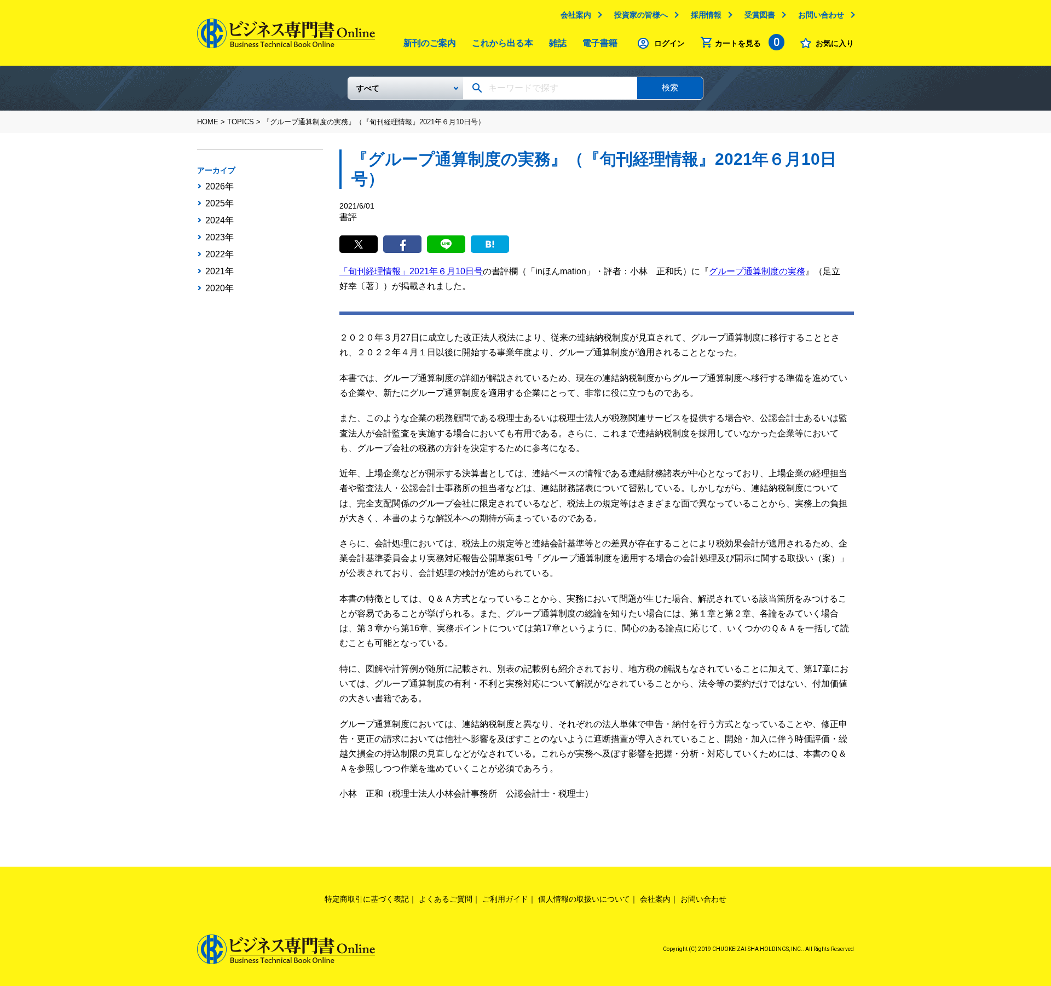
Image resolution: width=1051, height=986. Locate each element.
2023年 (219, 237)
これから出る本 (502, 43)
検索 (670, 87)
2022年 (219, 254)
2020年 (219, 288)
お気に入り (835, 43)
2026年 (219, 186)
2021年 (219, 271)
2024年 (219, 220)
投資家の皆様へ (641, 14)
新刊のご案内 (429, 43)
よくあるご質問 (445, 899)
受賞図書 (759, 14)
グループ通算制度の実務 (757, 271)
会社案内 (576, 14)
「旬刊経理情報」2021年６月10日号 (411, 271)
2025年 (219, 203)
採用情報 (706, 14)
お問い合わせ (821, 14)
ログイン (669, 43)
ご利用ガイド (505, 899)
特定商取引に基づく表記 (367, 899)
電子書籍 (599, 43)
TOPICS (240, 122)
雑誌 (558, 43)
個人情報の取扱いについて (584, 899)
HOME (207, 122)
